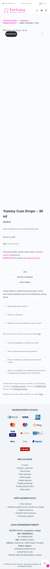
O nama (25, 465)
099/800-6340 (9, 258)
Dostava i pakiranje (25, 468)
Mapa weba (25, 489)
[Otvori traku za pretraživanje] (37, 10)
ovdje (39, 334)
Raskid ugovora (25, 480)
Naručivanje (25, 471)
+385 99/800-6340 (9, 3)
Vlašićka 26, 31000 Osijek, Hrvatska (28, 543)
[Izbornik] (46, 10)
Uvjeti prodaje (25, 477)
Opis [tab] (25, 272)
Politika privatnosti (25, 483)
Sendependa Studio (25, 566)
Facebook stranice (20, 389)
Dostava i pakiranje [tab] (25, 277)
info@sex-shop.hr (26, 3)
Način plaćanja (25, 474)
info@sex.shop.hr (33, 258)
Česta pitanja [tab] (25, 282)
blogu (41, 394)
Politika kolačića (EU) (25, 486)
